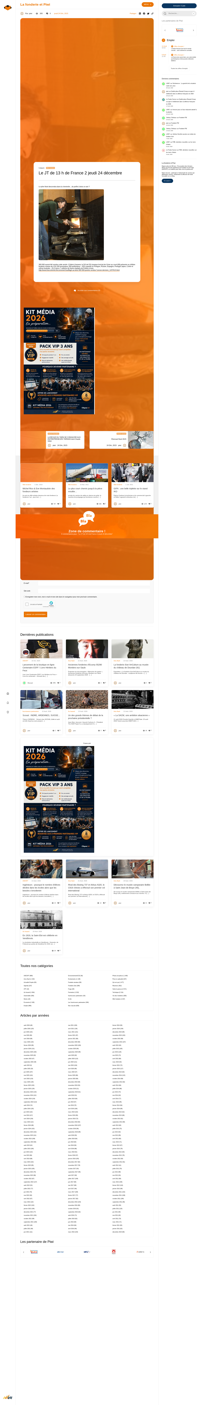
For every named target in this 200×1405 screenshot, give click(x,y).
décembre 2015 (117, 1032)
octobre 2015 (116, 1038)
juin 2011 (115, 1212)
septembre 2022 (28, 1182)
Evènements (72, 979)
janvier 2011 (116, 1228)
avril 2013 (115, 1138)
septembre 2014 (117, 1082)
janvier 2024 (27, 1128)
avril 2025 (27, 1078)
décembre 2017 (72, 1162)
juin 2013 (115, 1132)
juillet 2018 (71, 1138)
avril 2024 (27, 1118)
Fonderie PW (183, 117)
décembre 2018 (72, 1122)
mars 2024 (27, 1122)
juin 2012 (115, 1172)
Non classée (72, 1005)
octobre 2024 (28, 1098)
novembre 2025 (28, 1055)
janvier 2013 (116, 1148)
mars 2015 (115, 1062)
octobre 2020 (72, 1048)
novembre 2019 (72, 1085)
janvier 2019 (71, 1118)
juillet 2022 (27, 1188)
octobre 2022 (28, 1178)
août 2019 (71, 1095)
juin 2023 (26, 1152)
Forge (70, 989)
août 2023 (27, 1145)
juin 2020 (71, 1062)
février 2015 (116, 1065)
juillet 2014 (115, 1088)
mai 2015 (115, 1055)
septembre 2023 (28, 1142)
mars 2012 (115, 1182)
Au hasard (27, 992)
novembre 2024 (28, 1095)
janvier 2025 (27, 1088)
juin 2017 (71, 1182)
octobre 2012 (116, 1158)
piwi (167, 91)
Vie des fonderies (117, 995)
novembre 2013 (117, 1115)
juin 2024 (26, 1112)
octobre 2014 (116, 1078)
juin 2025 (26, 1072)
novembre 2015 (117, 1035)
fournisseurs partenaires (75, 995)
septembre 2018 (73, 1132)
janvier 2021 (71, 1038)
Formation (71, 992)
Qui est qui (115, 982)
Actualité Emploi (29, 982)
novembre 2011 (117, 1195)
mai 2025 (26, 1075)
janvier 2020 (71, 1078)
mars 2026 (27, 1042)
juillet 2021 (27, 1228)
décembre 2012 (117, 1152)
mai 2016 (71, 1225)
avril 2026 (27, 1038)
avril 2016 (71, 1228)
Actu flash (27, 979)
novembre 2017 (72, 1165)
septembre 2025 (28, 1062)
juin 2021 (26, 1232)
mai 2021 (71, 1025)
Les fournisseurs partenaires (76, 1002)
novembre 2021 (28, 1215)
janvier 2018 (71, 1158)
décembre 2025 (28, 1052)
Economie (27, 1002)
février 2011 (115, 1225)
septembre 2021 (28, 1222)
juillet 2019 (71, 1098)
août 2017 (71, 1175)
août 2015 (115, 1045)
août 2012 (115, 1165)
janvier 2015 (116, 1068)
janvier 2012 (116, 1188)
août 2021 (27, 1225)
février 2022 (27, 1205)
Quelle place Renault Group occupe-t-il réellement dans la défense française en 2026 (181, 101)
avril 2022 (27, 1198)
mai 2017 (71, 1185)
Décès (26, 999)
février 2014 (116, 1105)
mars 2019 (71, 1112)
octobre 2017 (72, 1168)
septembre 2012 (117, 1162)
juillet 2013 (115, 1128)
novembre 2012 (117, 1155)
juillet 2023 (27, 1148)
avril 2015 (115, 1058)
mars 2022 (27, 1202)
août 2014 (115, 1085)
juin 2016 (71, 1222)
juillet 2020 (71, 1058)
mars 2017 (71, 1192)
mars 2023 (27, 1162)
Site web (27, 591)
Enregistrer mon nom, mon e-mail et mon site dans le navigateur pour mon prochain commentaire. (61, 597)
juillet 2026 (27, 1028)
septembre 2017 (73, 1172)
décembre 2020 (72, 1042)
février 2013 (116, 1145)
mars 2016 (71, 1232)
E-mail (26, 583)
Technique (115, 992)
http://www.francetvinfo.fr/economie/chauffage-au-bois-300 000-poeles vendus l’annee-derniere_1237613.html (79, 270)
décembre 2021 (28, 1212)
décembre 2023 (28, 1132)
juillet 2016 (71, 1218)
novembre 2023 (28, 1135)
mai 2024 (26, 1115)
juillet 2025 (27, 1068)
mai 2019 (71, 1105)
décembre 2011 (117, 1192)
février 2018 (71, 1155)
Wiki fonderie (50, 168)
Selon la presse (117, 989)
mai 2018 (71, 1145)
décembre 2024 (28, 1092)
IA (68, 999)
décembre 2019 (72, 1082)
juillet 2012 (115, 1168)
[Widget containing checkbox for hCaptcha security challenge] (39, 604)
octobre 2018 (72, 1128)
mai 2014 (115, 1095)
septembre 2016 (73, 1212)
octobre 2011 (116, 1198)
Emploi (26, 1005)
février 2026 (27, 1045)
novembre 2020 (72, 1045)
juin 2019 (71, 1102)
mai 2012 (115, 1175)
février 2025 (27, 1085)
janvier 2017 (71, 1198)
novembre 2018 (72, 1125)
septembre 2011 (117, 1202)
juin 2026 (26, 1032)
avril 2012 (115, 1178)
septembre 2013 (117, 1122)
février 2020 (71, 1075)
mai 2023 (26, 1155)
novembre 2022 (28, 1175)
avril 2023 (27, 1158)
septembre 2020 (73, 1052)
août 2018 (71, 1135)
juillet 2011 (115, 1208)
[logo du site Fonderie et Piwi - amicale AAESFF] (8, 10)
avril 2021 (71, 1028)
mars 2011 (115, 1222)
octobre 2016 (72, 1208)
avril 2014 (115, 1098)
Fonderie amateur (73, 982)
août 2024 (27, 1105)
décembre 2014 (117, 1072)
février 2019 (71, 1115)
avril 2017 (71, 1188)
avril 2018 (71, 1148)
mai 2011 (115, 1215)
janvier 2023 (27, 1168)
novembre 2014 (117, 1075)
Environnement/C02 (74, 975)
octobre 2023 (28, 1138)
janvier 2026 (27, 1048)
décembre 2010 (117, 1232)
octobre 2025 (28, 1058)
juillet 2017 (71, 1178)
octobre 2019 (72, 1088)
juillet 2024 (27, 1108)
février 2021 (71, 1035)
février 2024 (27, 1125)
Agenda (26, 985)
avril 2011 (115, 1218)
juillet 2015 (115, 1048)
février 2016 (116, 1025)
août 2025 (27, 1065)
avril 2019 (71, 1108)
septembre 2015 (117, 1042)
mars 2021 (71, 1032)
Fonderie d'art (72, 985)
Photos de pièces (117, 975)
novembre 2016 (72, 1205)
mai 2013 (115, 1135)
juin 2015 (115, 1052)
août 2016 (71, 1215)
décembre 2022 (28, 1172)
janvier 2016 (116, 1028)
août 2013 (115, 1125)
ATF (25, 989)
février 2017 (71, 1195)
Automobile (27, 995)
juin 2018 (71, 1142)
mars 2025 (27, 1082)
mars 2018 (71, 1152)
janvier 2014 (116, 1108)
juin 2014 (115, 1092)
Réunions (115, 985)
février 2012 (116, 1185)
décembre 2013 (117, 1112)
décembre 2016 (72, 1202)
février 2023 (27, 1165)
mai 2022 (26, 1195)
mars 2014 (115, 1102)
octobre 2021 (28, 1218)
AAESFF (26, 975)
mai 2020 (71, 1065)
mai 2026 (26, 1035)
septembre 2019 (73, 1092)
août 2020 (71, 1055)
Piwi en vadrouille (117, 979)
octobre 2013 (116, 1118)
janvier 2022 (27, 1208)
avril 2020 (71, 1068)
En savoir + (167, 181)
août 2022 (27, 1185)
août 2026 (27, 1025)
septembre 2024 (28, 1102)
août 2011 (115, 1205)
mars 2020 (71, 1072)
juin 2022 (26, 1192)
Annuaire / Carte (179, 6)
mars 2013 (115, 1142)
